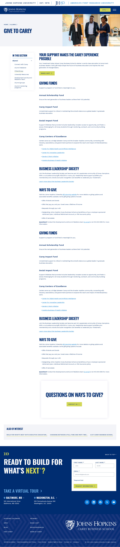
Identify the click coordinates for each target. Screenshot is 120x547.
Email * (77, 471)
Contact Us (67, 542)
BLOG (6, 527)
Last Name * (100, 462)
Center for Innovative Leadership (53, 152)
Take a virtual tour (21, 491)
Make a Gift (45, 73)
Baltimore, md (14, 497)
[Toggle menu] (114, 10)
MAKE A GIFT (34, 523)
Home (6, 24)
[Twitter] (107, 502)
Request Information (84, 486)
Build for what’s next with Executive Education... (27, 435)
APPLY (6, 523)
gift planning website (70, 194)
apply (104, 10)
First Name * (79, 462)
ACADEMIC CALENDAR (12, 518)
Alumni (13, 24)
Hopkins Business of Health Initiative (54, 160)
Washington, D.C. (45, 497)
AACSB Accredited (9, 542)
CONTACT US (72, 404)
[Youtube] (113, 502)
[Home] (15, 10)
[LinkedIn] (93, 502)
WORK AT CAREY (36, 532)
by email (87, 222)
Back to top (110, 454)
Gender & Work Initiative (50, 156)
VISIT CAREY (8, 532)
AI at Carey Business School (101, 435)
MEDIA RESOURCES (37, 527)
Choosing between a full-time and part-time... (68, 435)
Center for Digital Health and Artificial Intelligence (59, 149)
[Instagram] (87, 502)
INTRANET (34, 518)
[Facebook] (100, 502)
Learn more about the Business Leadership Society (56, 181)
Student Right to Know (55, 542)
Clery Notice (42, 542)
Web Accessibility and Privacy (26, 542)
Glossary (76, 542)
